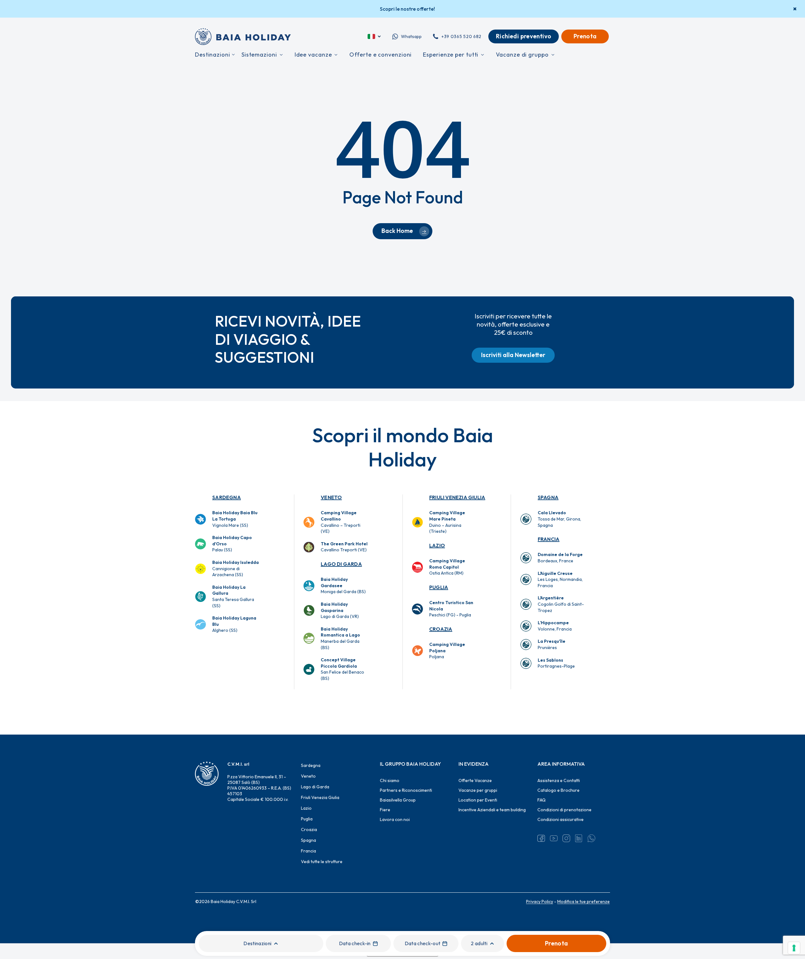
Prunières (551, 644)
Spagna (548, 497)
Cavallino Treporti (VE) (344, 547)
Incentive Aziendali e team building (492, 810)
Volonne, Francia (555, 626)
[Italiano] (375, 36)
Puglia (438, 587)
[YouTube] (554, 838)
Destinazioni (257, 943)
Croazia (440, 629)
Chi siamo (389, 780)
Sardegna (226, 497)
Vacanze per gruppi (477, 790)
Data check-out (422, 943)
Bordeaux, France (560, 558)
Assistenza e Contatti (558, 780)
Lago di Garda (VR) (340, 610)
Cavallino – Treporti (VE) (340, 522)
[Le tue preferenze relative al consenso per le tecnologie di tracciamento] (794, 948)
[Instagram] (566, 838)
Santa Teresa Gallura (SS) (233, 596)
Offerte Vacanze (475, 780)
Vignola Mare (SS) (235, 519)
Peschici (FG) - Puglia (451, 609)
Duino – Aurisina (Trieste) (447, 522)
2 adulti (479, 943)
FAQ (541, 800)
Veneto (331, 497)
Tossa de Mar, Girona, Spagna (559, 519)
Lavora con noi (395, 819)
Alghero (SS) (234, 624)
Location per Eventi (477, 800)
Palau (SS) (232, 544)
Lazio (437, 545)
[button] (513, 355)
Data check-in (355, 943)
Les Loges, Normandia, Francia (560, 579)
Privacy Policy (539, 901)
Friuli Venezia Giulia (457, 497)
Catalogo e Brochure (558, 790)
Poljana (447, 650)
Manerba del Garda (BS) (340, 638)
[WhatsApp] (591, 838)
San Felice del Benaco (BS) (342, 669)
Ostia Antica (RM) (447, 567)
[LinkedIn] (579, 838)
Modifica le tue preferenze (583, 901)
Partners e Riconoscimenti (406, 790)
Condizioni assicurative (560, 819)
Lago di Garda (341, 564)
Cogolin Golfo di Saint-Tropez (561, 604)
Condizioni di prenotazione (564, 810)
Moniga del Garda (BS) (343, 585)
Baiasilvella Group (398, 800)
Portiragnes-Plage (556, 663)
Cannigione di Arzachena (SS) (235, 568)
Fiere (385, 810)
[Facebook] (541, 838)
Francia (548, 539)
